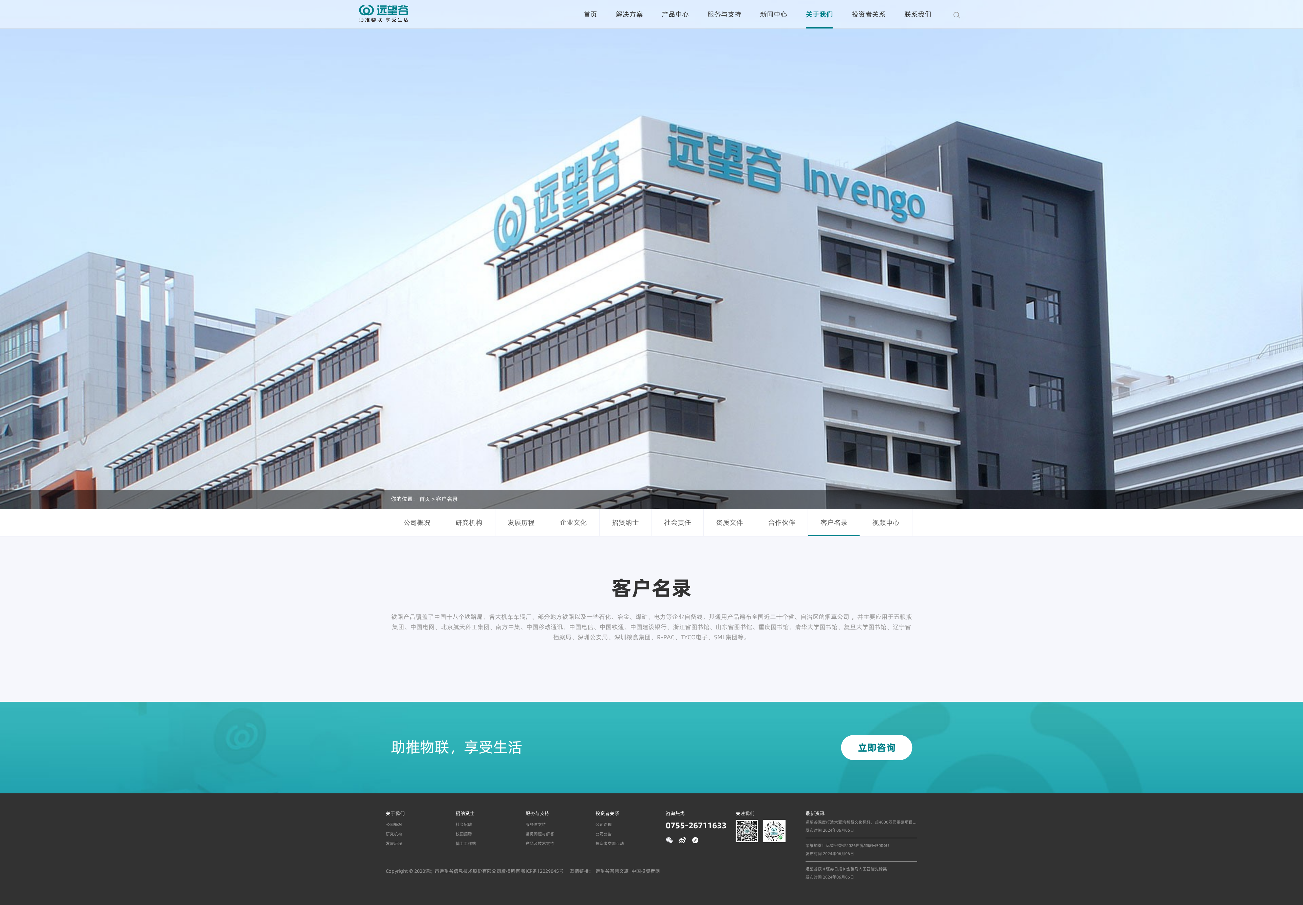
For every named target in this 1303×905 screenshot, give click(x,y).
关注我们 (745, 813)
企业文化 (573, 522)
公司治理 (604, 824)
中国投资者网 (645, 871)
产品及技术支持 (540, 843)
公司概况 (417, 522)
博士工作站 (466, 843)
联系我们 (917, 14)
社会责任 (677, 522)
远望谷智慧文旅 (612, 871)
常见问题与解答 (540, 834)
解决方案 (629, 14)
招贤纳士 (625, 522)
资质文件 (729, 522)
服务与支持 (724, 14)
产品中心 (675, 14)
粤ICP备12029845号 (542, 871)
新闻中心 (773, 14)
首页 (590, 14)
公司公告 (604, 834)
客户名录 (447, 498)
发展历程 (521, 522)
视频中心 (886, 522)
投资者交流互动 (610, 843)
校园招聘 (464, 834)
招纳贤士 (465, 813)
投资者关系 (869, 14)
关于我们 (819, 14)
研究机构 (469, 522)
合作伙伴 (781, 522)
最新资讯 (815, 813)
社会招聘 (464, 824)
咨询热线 (675, 813)
